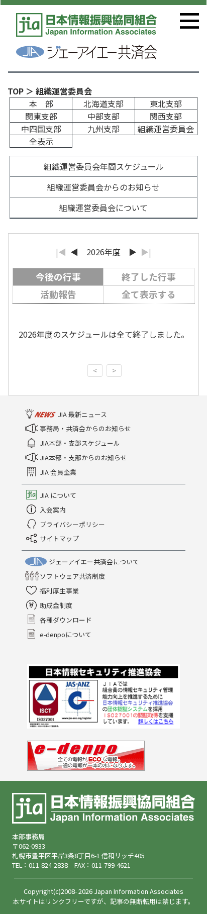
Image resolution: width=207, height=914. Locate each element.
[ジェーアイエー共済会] (86, 51)
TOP (16, 91)
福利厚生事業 (59, 590)
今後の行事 (58, 276)
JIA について (58, 495)
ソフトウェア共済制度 (72, 576)
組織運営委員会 (166, 129)
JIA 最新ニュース (82, 414)
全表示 (41, 141)
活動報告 (58, 294)
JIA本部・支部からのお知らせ (83, 457)
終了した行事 (149, 276)
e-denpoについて (65, 634)
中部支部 (103, 116)
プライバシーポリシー (72, 524)
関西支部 (166, 116)
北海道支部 (103, 103)
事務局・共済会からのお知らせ (85, 428)
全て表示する (149, 294)
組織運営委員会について (103, 207)
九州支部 (103, 129)
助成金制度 (56, 605)
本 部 (41, 103)
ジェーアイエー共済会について (94, 561)
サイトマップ (59, 538)
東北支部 (166, 103)
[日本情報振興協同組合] (86, 24)
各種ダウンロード (66, 620)
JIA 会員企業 (58, 472)
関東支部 (41, 116)
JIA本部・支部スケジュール (80, 443)
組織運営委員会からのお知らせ (103, 187)
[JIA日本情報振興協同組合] (103, 807)
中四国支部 (41, 129)
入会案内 (53, 510)
